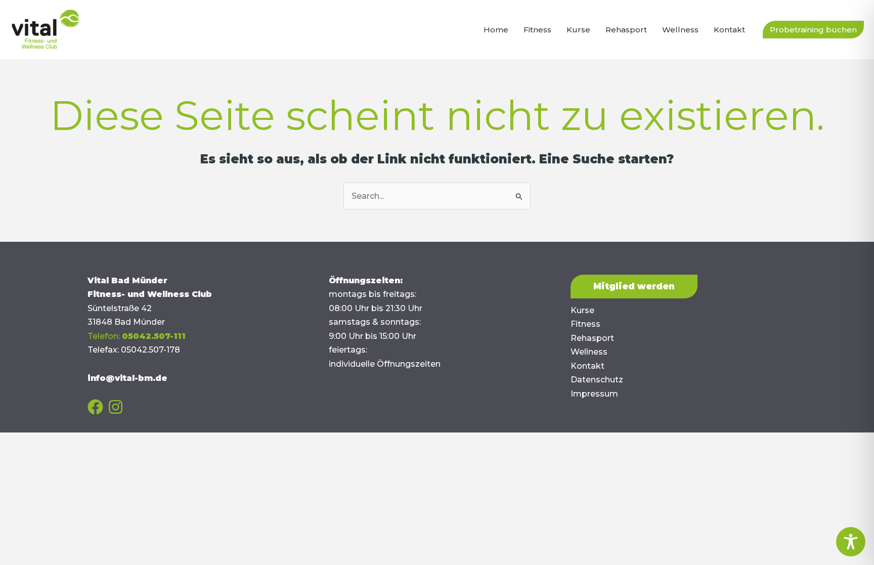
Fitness (585, 324)
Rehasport (592, 338)
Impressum (594, 394)
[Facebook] (95, 407)
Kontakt (587, 366)
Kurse (582, 310)
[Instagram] (115, 407)
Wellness (589, 352)
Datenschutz (597, 379)
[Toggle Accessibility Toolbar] (850, 541)
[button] (813, 29)
